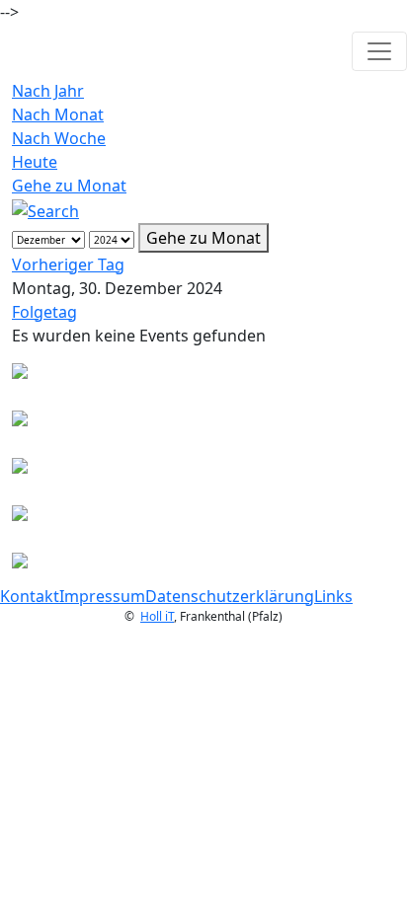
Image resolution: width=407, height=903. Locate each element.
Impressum (102, 596)
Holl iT (157, 616)
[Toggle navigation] (379, 51)
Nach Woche (59, 138)
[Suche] (45, 209)
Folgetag (44, 312)
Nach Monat (58, 114)
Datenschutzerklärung (229, 596)
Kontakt (29, 596)
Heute (34, 162)
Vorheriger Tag (68, 264)
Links (333, 596)
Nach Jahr (48, 91)
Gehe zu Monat (69, 185)
